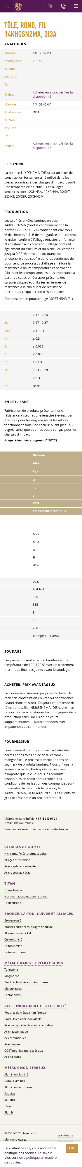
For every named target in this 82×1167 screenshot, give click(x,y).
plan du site (65, 1135)
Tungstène (11, 970)
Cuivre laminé (13, 939)
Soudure (10, 1100)
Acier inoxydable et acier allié (35, 1006)
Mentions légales (15, 1139)
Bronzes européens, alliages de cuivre (28, 927)
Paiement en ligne (16, 829)
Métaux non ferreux (24, 1067)
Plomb (8, 1112)
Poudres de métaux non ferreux (25, 1013)
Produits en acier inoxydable (22, 1019)
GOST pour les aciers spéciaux (23, 1051)
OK (71, 1148)
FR (49, 6)
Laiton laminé (13, 946)
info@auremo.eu (24, 823)
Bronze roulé (12, 920)
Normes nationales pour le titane (25, 896)
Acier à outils (12, 1057)
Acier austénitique (16, 1032)
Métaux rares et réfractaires (33, 963)
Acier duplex (12, 1044)
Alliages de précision (17, 860)
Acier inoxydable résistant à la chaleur (28, 1025)
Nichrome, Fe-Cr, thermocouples (25, 854)
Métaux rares (13, 989)
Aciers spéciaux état (17, 873)
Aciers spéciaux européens (21, 866)
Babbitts (9, 1093)
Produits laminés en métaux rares (26, 982)
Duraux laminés (14, 1081)
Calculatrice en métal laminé (49, 829)
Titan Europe (12, 903)
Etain (7, 1106)
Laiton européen (15, 952)
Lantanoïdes (12, 995)
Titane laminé (13, 890)
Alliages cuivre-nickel (17, 933)
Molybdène (11, 976)
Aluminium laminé (16, 1074)
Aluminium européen (18, 1087)
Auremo (19, 7)
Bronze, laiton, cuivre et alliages (38, 913)
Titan (9, 883)
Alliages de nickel (22, 847)
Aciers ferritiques (15, 1038)
